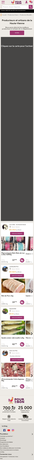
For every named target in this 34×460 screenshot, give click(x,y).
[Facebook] (4, 430)
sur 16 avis (18, 230)
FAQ (1, 458)
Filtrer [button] (17, 33)
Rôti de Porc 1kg (7, 296)
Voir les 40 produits (17, 317)
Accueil (4, 15)
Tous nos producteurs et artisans (9, 450)
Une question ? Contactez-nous (9, 456)
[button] (22, 260)
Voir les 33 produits (17, 275)
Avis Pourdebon (4, 446)
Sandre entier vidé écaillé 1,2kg (12, 338)
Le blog (2, 452)
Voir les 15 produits (17, 233)
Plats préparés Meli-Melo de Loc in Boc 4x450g (13, 253)
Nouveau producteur (15, 356)
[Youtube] (9, 430)
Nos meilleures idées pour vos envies (10, 448)
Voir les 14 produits (17, 359)
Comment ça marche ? (6, 436)
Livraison (2, 438)
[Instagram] (13, 430)
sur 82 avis (18, 272)
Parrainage (3, 440)
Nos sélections (4, 444)
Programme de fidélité (6, 442)
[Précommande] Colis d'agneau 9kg (12, 380)
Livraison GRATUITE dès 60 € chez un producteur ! (13, 10)
